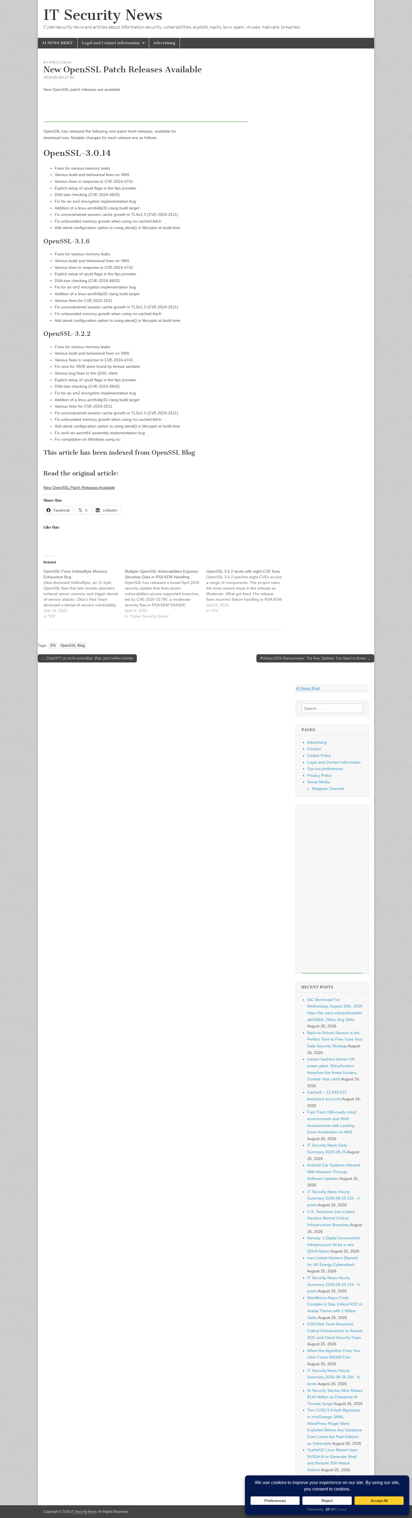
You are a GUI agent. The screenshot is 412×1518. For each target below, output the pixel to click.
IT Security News (102, 15)
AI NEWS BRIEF (57, 43)
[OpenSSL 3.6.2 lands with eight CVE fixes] (247, 591)
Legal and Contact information (111, 43)
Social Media (318, 782)
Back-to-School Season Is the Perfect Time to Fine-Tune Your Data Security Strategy (335, 1039)
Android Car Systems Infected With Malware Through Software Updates (333, 1171)
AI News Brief (308, 688)
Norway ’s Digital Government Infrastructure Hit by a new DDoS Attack (333, 1244)
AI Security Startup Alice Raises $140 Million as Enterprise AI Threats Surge (335, 1397)
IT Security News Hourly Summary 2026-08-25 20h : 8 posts (333, 1377)
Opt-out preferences (325, 768)
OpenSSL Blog (60, 62)
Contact (314, 749)
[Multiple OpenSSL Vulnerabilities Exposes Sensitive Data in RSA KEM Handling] (165, 594)
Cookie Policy (319, 755)
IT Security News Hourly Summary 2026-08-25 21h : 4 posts (333, 1284)
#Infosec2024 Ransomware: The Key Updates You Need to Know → (315, 658)
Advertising (164, 43)
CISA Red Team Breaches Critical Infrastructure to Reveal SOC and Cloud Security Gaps (334, 1330)
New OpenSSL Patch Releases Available (79, 487)
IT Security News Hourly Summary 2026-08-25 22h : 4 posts (333, 1198)
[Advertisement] (145, 109)
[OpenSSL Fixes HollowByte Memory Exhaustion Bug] (84, 594)
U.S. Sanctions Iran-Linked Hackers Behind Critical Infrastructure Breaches (331, 1218)
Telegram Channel (327, 788)
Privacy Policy (319, 775)
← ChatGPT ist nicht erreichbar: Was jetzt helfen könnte (87, 658)
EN (45, 62)
